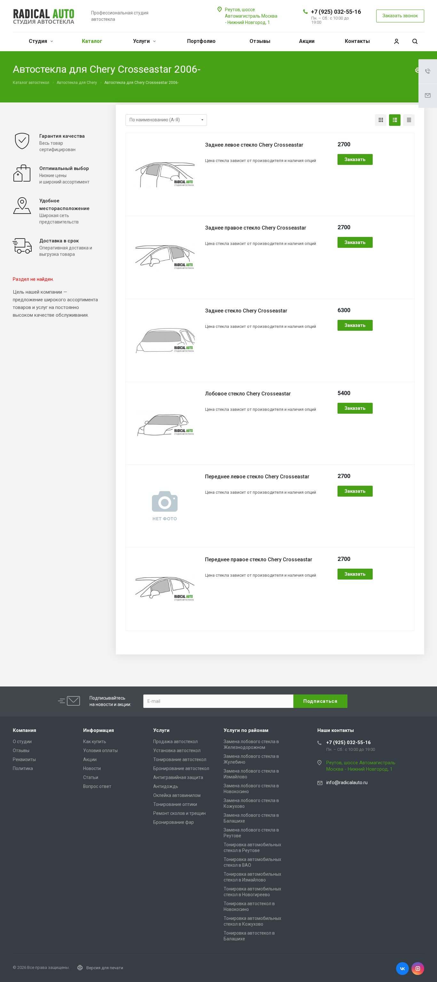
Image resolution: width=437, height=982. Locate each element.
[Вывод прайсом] (409, 120)
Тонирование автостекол (179, 759)
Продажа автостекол (175, 741)
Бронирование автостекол (181, 768)
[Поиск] (415, 41)
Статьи (90, 777)
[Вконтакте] (402, 968)
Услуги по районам (246, 730)
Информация (98, 730)
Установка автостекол (177, 750)
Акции (306, 41)
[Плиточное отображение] (380, 120)
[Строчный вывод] (395, 120)
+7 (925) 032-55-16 (336, 11)
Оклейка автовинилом (177, 795)
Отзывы (260, 41)
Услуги (142, 41)
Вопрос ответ (97, 786)
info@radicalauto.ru (347, 782)
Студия (38, 41)
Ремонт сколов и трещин (179, 813)
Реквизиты (24, 759)
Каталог (92, 41)
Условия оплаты (100, 750)
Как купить (94, 741)
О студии (22, 741)
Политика (23, 768)
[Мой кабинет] (396, 41)
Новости (92, 768)
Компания (24, 730)
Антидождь (165, 786)
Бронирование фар (173, 822)
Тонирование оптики (175, 804)
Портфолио (201, 41)
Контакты (357, 41)
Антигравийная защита (178, 777)
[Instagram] (417, 968)
